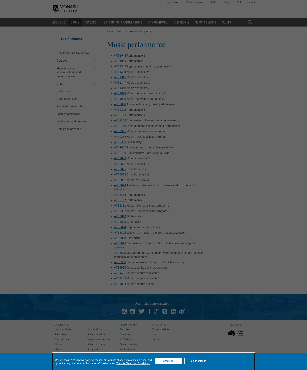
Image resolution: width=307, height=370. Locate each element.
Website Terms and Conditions (133, 363)
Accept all (168, 361)
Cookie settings (198, 361)
